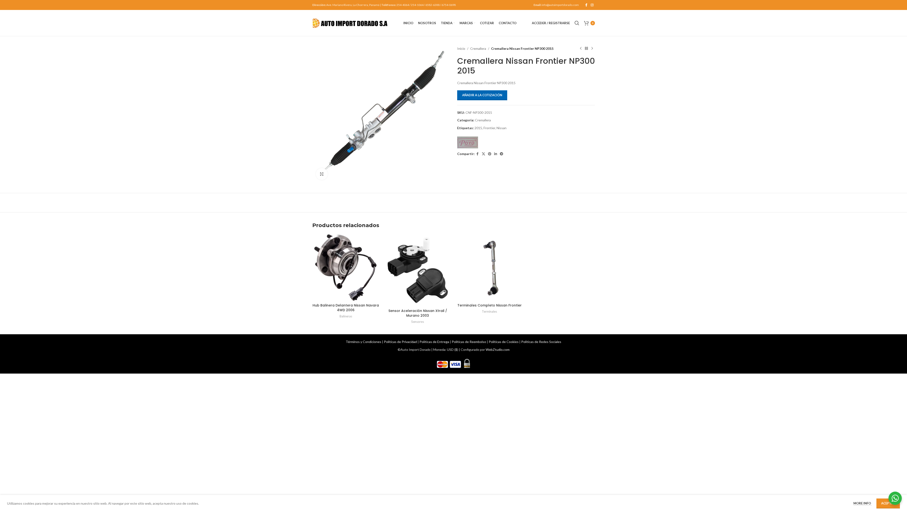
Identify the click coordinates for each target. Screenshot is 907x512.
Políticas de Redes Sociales (541, 342)
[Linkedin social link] (495, 154)
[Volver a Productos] (586, 48)
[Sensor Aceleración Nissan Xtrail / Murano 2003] (417, 270)
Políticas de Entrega (434, 342)
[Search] (577, 23)
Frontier (489, 128)
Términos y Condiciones (363, 342)
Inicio (461, 48)
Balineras (346, 316)
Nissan (501, 128)
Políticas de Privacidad (400, 342)
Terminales (489, 311)
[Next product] (592, 48)
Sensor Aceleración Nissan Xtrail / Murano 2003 (417, 313)
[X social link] (483, 154)
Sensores (417, 322)
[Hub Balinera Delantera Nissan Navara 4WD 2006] (345, 267)
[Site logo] (350, 23)
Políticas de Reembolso (469, 342)
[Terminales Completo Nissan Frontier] (489, 267)
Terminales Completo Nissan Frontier (489, 305)
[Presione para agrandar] (322, 174)
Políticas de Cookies (504, 342)
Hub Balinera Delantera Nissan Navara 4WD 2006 (346, 307)
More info (862, 503)
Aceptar (888, 503)
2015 (478, 128)
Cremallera (478, 48)
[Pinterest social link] (490, 154)
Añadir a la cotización (482, 95)
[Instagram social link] (592, 5)
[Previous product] (581, 48)
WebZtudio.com (498, 349)
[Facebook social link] (586, 5)
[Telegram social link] (501, 154)
